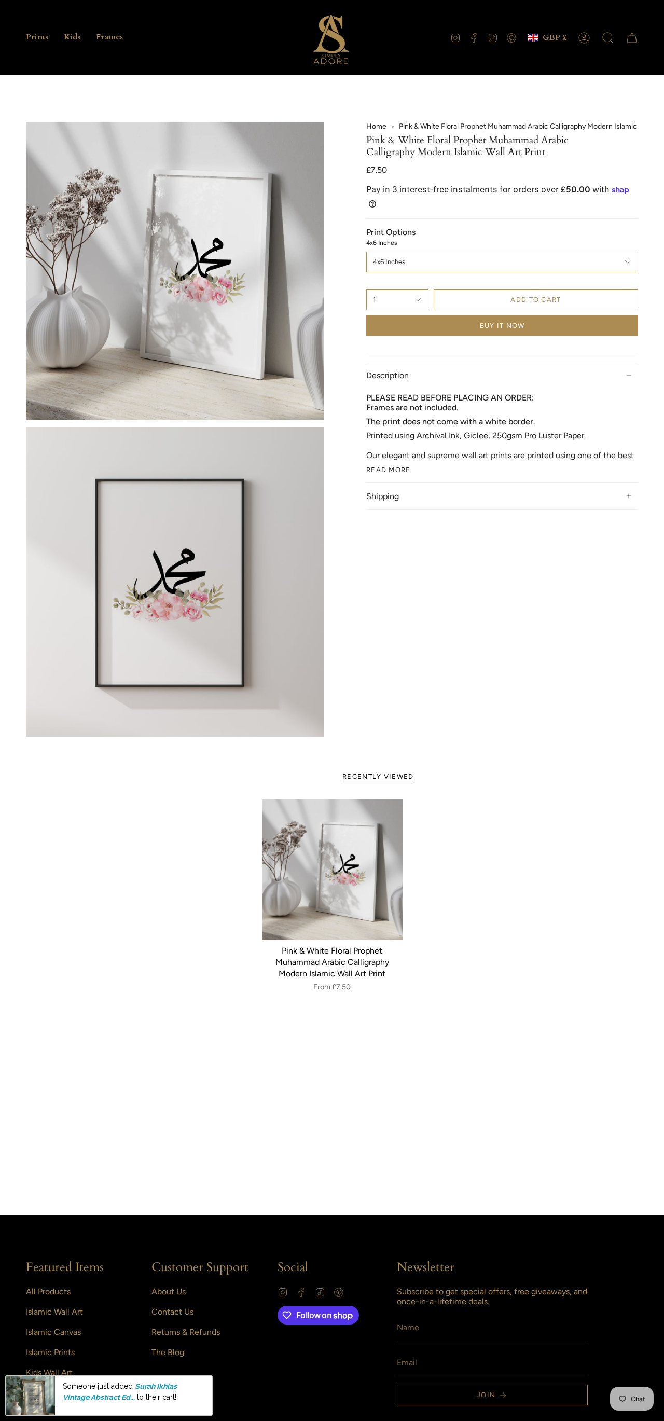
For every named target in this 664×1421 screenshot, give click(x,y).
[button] (37, 37)
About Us (168, 1291)
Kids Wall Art (49, 1372)
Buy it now (502, 325)
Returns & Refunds (185, 1332)
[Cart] (632, 38)
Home (376, 126)
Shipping (382, 496)
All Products (48, 1291)
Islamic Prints (50, 1352)
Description (387, 375)
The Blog (167, 1352)
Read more (388, 470)
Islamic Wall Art (54, 1312)
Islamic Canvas (53, 1332)
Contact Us (172, 1312)
